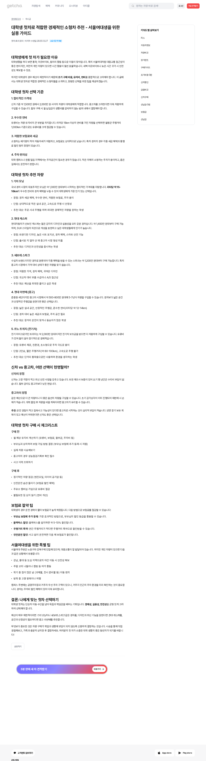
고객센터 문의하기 (25, 753)
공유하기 (18, 646)
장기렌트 (144, 60)
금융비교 (144, 89)
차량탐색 (36, 5)
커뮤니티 (59, 5)
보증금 (143, 112)
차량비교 (144, 52)
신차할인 (144, 82)
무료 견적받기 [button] (193, 6)
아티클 (86, 5)
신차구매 (144, 97)
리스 (143, 38)
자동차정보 (145, 45)
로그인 (181, 6)
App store (167, 753)
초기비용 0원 (146, 75)
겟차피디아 (16, 19)
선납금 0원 (145, 104)
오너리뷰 (73, 5)
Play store (187, 753)
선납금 (143, 119)
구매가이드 (145, 67)
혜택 (48, 5)
